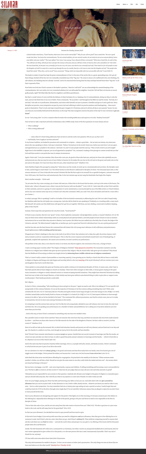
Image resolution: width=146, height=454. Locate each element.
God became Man (127, 60)
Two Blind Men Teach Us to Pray (131, 146)
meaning (81, 260)
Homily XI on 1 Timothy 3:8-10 (60, 445)
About (124, 4)
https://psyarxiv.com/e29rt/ (84, 248)
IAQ (137, 4)
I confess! (125, 112)
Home (118, 4)
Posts (142, 4)
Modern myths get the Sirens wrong (132, 77)
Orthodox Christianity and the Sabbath (133, 129)
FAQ (131, 4)
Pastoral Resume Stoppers (129, 95)
